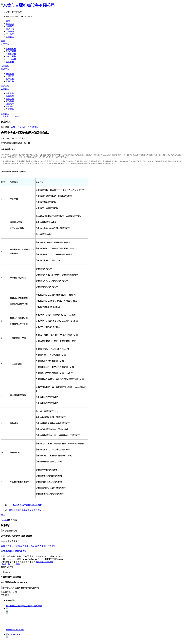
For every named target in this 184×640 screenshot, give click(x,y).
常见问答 (10, 81)
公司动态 (10, 76)
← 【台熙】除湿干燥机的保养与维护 (25, 505)
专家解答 (10, 26)
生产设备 (10, 109)
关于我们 (10, 34)
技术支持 (10, 79)
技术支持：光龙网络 (11, 564)
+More (4, 519)
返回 (3, 514)
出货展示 (10, 104)
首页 (8, 21)
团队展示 (10, 101)
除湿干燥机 (11, 51)
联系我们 (10, 37)
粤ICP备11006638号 (44, 562)
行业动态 (10, 74)
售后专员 (38, 606)
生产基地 (10, 106)
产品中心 (10, 24)
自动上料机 (11, 56)
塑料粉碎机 (11, 54)
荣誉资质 (10, 96)
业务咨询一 (19, 606)
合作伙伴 (10, 93)
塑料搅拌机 (11, 49)
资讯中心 (10, 29)
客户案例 (10, 31)
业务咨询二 (29, 606)
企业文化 (10, 99)
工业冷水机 (11, 59)
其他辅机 (10, 62)
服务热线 (6, 116)
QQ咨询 (15, 116)
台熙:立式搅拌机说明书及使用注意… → (26, 510)
